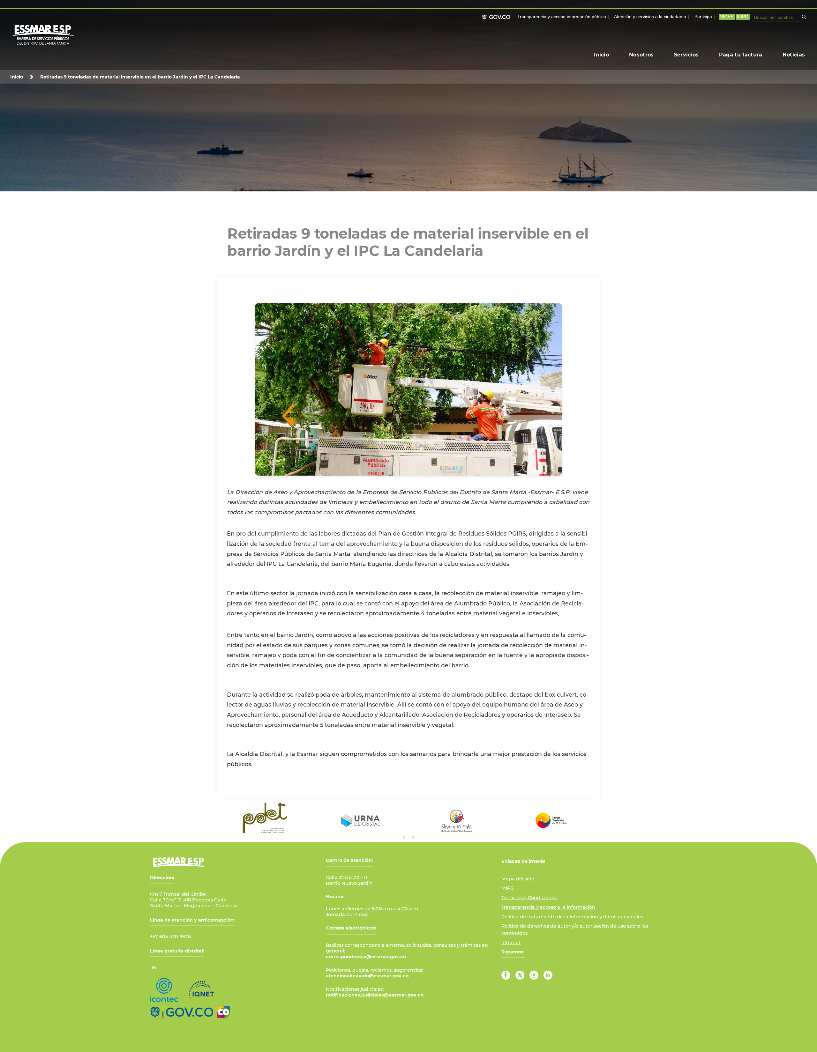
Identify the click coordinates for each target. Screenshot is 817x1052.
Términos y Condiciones (529, 897)
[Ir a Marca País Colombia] (223, 1012)
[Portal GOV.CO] (497, 17)
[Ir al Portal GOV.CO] (181, 1012)
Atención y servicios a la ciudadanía (650, 16)
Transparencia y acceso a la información (548, 907)
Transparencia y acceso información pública (561, 16)
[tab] (404, 837)
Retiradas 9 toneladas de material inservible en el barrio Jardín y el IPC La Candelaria (140, 77)
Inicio (16, 77)
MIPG (742, 16)
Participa (703, 16)
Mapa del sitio (517, 879)
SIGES (726, 16)
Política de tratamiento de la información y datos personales (572, 917)
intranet (511, 942)
